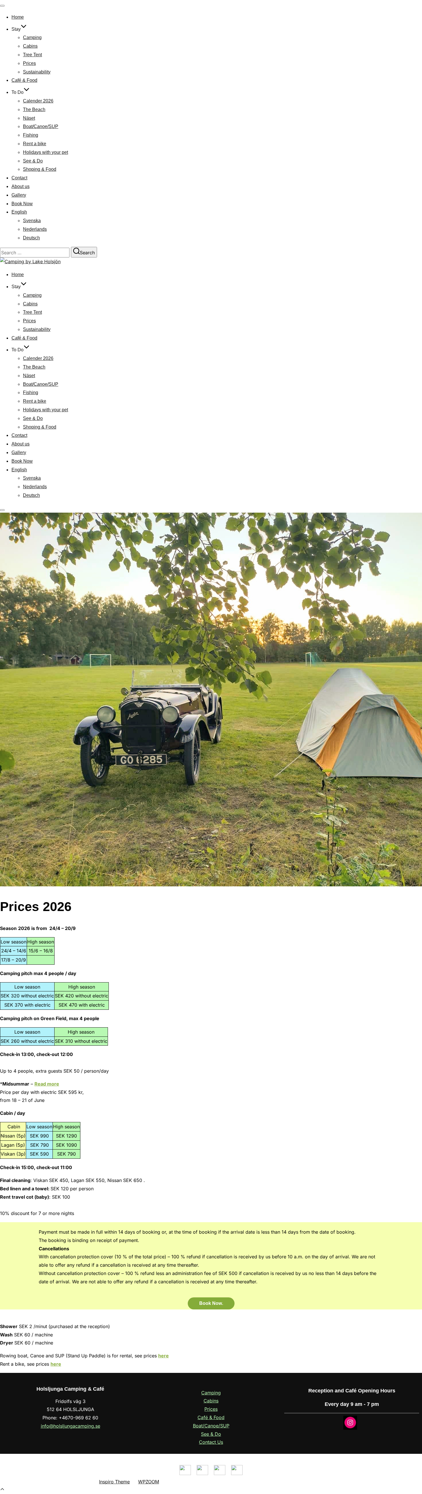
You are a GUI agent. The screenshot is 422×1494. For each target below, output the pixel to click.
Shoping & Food (39, 169)
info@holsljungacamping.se (70, 1426)
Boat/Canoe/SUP (40, 126)
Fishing (30, 135)
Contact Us (211, 1442)
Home (17, 17)
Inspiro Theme (114, 1482)
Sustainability (37, 71)
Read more (46, 1084)
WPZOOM (148, 1482)
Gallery (18, 195)
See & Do (33, 160)
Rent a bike (34, 143)
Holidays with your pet (45, 152)
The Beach (34, 109)
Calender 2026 (38, 100)
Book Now (22, 203)
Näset (29, 118)
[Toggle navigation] (2, 6)
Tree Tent (32, 54)
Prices (29, 63)
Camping (32, 37)
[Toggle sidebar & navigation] (2, 510)
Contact (19, 177)
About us (20, 186)
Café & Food (24, 80)
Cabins (30, 46)
